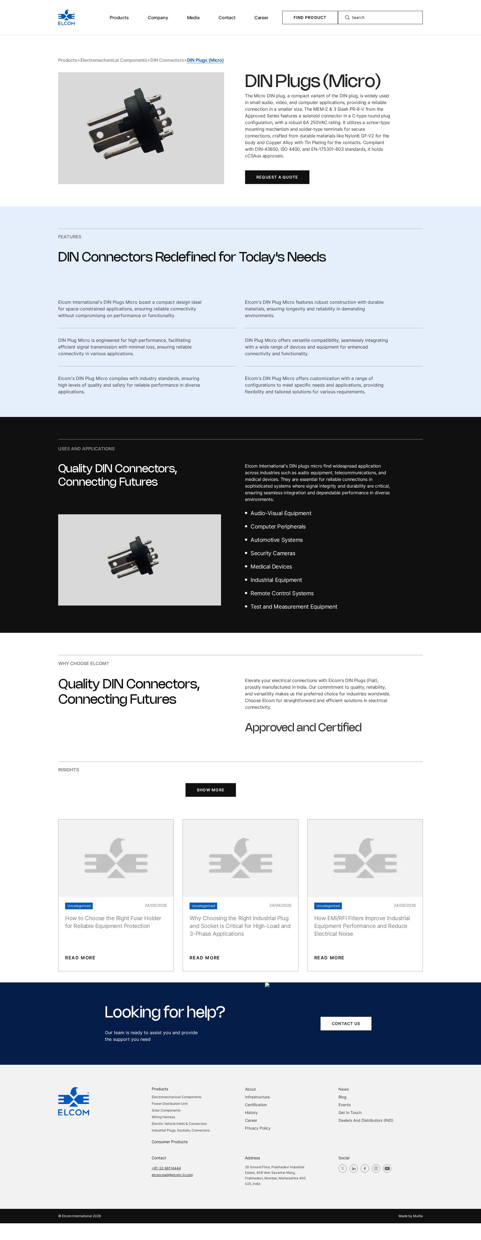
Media (193, 17)
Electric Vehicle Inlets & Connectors (179, 1124)
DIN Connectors (167, 60)
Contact (227, 17)
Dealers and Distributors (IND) (365, 1120)
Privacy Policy (258, 1128)
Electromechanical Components (114, 60)
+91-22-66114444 (166, 1168)
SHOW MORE (211, 789)
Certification (256, 1104)
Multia (418, 1216)
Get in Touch (350, 1112)
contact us (346, 1023)
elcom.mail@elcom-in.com (172, 1175)
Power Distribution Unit (170, 1103)
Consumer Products (170, 1141)
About (250, 1089)
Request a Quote (277, 177)
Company (158, 17)
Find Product (310, 17)
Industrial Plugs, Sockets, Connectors (181, 1130)
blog (342, 1097)
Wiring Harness (163, 1117)
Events (344, 1104)
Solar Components (166, 1110)
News (343, 1089)
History (251, 1112)
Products (119, 17)
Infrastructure (257, 1097)
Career (261, 17)
